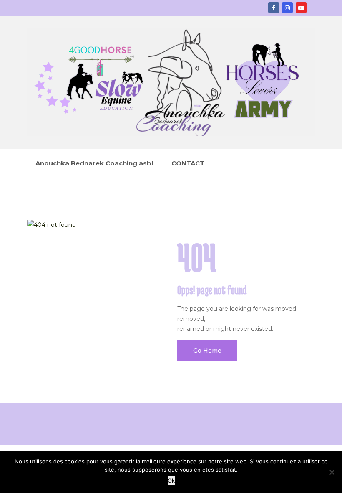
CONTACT (187, 163)
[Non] (331, 472)
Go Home (207, 350)
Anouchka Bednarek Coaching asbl (94, 163)
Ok (171, 480)
